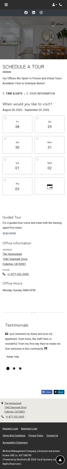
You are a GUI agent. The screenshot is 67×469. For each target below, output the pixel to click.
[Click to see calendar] (49, 186)
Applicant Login (29, 428)
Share (48, 392)
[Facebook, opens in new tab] (26, 12)
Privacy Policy (36, 435)
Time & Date (14, 93)
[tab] (8, 368)
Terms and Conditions (14, 435)
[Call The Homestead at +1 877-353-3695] (61, 4)
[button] (54, 4)
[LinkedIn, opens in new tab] (33, 12)
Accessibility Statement (15, 442)
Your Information (42, 93)
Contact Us (52, 435)
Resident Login (10, 428)
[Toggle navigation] (6, 4)
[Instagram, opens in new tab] (41, 12)
